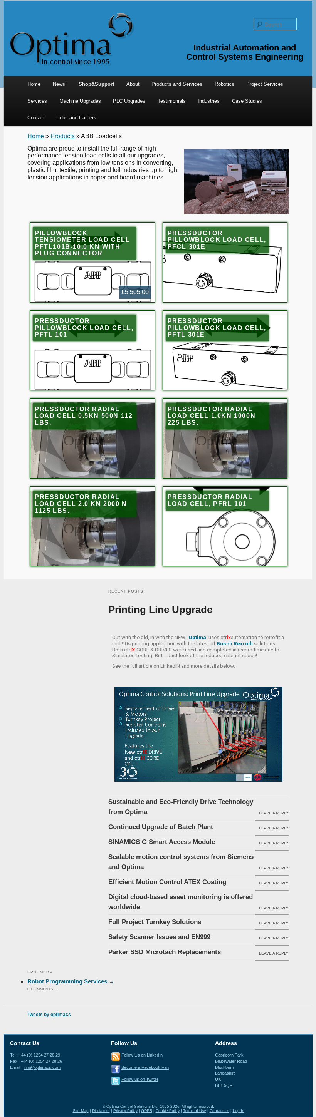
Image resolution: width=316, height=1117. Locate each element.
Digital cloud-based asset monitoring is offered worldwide (180, 902)
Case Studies (247, 101)
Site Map (81, 1111)
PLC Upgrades (129, 101)
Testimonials (172, 101)
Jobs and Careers (76, 118)
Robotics (224, 84)
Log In (238, 1111)
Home (33, 84)
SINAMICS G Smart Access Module (161, 842)
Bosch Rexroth (235, 643)
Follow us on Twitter (139, 1079)
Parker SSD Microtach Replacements (164, 952)
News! (60, 84)
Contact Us (219, 1111)
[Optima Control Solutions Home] (71, 39)
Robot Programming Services (70, 981)
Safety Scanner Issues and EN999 (159, 937)
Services (37, 101)
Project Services (264, 84)
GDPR (146, 1111)
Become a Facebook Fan (145, 1067)
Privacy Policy (125, 1111)
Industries (209, 101)
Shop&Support (96, 84)
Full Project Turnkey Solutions (154, 922)
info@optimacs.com (42, 1067)
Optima (197, 637)
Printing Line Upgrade (160, 609)
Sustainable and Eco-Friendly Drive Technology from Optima (180, 807)
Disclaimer (101, 1111)
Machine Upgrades (80, 101)
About (133, 84)
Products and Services (176, 84)
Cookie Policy (168, 1111)
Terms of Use (194, 1111)
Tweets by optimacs (49, 1014)
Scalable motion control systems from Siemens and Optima (181, 862)
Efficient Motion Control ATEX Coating (167, 882)
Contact (36, 118)
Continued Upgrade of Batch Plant (160, 827)
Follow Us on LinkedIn (142, 1055)
